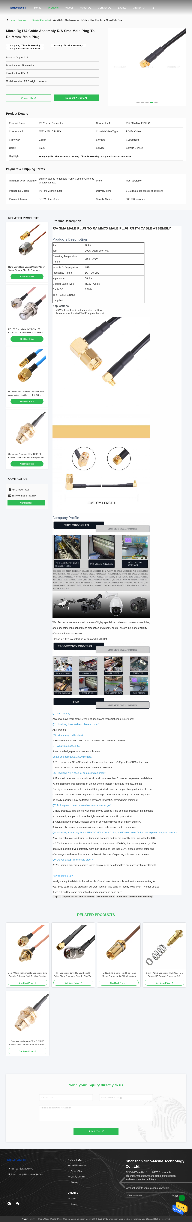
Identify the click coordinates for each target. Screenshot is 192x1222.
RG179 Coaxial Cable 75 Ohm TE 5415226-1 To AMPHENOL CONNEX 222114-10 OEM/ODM (25, 332)
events (122, 7)
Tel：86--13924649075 (21, 1169)
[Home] (18, 7)
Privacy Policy (27, 1219)
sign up (177, 1196)
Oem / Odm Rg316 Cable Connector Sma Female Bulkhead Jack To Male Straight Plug (27, 975)
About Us (85, 7)
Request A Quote (75, 98)
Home (37, 7)
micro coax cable (105, 896)
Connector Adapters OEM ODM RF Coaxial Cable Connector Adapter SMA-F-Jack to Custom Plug (27, 457)
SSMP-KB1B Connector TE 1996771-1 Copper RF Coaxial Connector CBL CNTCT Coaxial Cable (164, 975)
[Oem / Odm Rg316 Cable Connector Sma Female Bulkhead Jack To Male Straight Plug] (27, 947)
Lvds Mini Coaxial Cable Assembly (135, 896)
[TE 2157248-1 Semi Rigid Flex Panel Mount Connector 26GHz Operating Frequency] (118, 947)
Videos (69, 7)
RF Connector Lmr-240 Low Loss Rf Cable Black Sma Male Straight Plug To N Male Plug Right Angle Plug (73, 975)
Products (53, 7)
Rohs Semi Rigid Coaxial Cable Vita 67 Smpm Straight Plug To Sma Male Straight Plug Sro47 (26, 270)
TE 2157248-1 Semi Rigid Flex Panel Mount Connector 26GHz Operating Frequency (118, 975)
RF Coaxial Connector (39, 20)
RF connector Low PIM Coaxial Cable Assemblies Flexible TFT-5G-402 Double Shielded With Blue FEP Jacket (26, 394)
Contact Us (104, 7)
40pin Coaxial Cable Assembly (78, 896)
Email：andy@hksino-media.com (26, 1174)
